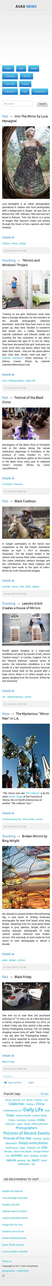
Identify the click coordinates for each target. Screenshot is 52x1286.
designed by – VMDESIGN (15, 1270)
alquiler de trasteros (12, 1191)
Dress (14, 243)
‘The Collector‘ (32, 793)
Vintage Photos (41, 1151)
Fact (5, 116)
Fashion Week (39, 1115)
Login (31, 1082)
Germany (21, 1120)
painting (21, 1160)
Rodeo (35, 586)
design (22, 243)
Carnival (38, 1100)
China (40, 1104)
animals (6, 586)
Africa (8, 1100)
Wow (5, 714)
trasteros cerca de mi (13, 1231)
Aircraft (16, 1100)
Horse (15, 586)
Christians (7, 484)
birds (26, 1155)
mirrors (21, 960)
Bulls (28, 586)
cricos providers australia (14, 1251)
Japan (20, 1124)
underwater (24, 1164)
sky (28, 1160)
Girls (4, 380)
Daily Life (30, 380)
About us (6, 1261)
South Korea (11, 1147)
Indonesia (10, 1124)
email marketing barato (14, 1238)
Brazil (29, 1100)
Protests (37, 1138)
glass (4, 960)
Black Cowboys (25, 501)
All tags (44, 1093)
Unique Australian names (15, 1218)
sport (35, 1160)
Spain (22, 1147)
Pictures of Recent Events (26, 1133)
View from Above (22, 1151)
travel (44, 1160)
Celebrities (16, 1104)
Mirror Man (28, 819)
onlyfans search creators (14, 1211)
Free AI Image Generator (15, 1198)
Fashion (6, 243)
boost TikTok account (13, 1244)
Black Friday (23, 977)
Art (23, 1100)
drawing (34, 1155)
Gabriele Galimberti (12, 358)
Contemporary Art (11, 819)
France (11, 1120)
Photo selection (40, 1124)
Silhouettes (11, 1143)
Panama (18, 484)
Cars (45, 1100)
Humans (32, 1120)
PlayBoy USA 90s (11, 1204)
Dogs (47, 1110)
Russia (46, 1138)
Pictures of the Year (17, 1138)
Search (42, 103)
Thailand (31, 1147)
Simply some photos (33, 1143)
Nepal (27, 1124)
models (43, 1155)
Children (30, 1104)
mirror (28, 696)
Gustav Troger (15, 796)
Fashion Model (23, 1115)
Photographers (16, 380)
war (33, 1164)
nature (11, 1160)
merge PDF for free (12, 1224)
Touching (8, 260)
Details (6, 237)
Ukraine (8, 1151)
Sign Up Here (15, 1082)
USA (21, 586)
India (40, 1120)
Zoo (8, 1155)
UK (3, 696)
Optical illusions (15, 696)
